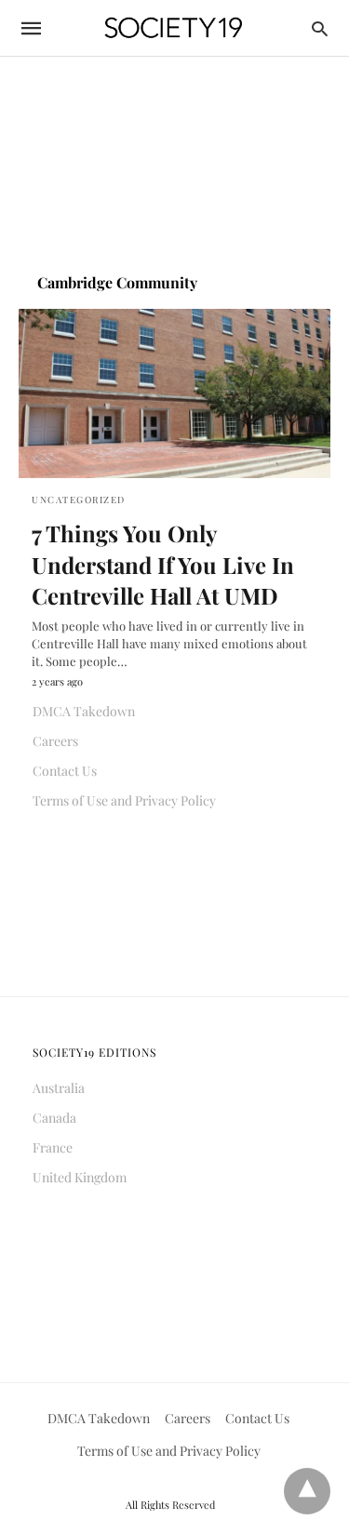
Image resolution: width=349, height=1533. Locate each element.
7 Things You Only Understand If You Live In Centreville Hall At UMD (163, 564)
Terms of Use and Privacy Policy (124, 800)
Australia (59, 1088)
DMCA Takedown (84, 711)
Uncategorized (79, 499)
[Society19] (174, 28)
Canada (54, 1117)
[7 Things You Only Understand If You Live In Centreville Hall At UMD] (174, 393)
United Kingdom (80, 1177)
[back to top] (307, 1491)
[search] (319, 28)
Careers (55, 741)
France (53, 1147)
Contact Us (65, 771)
